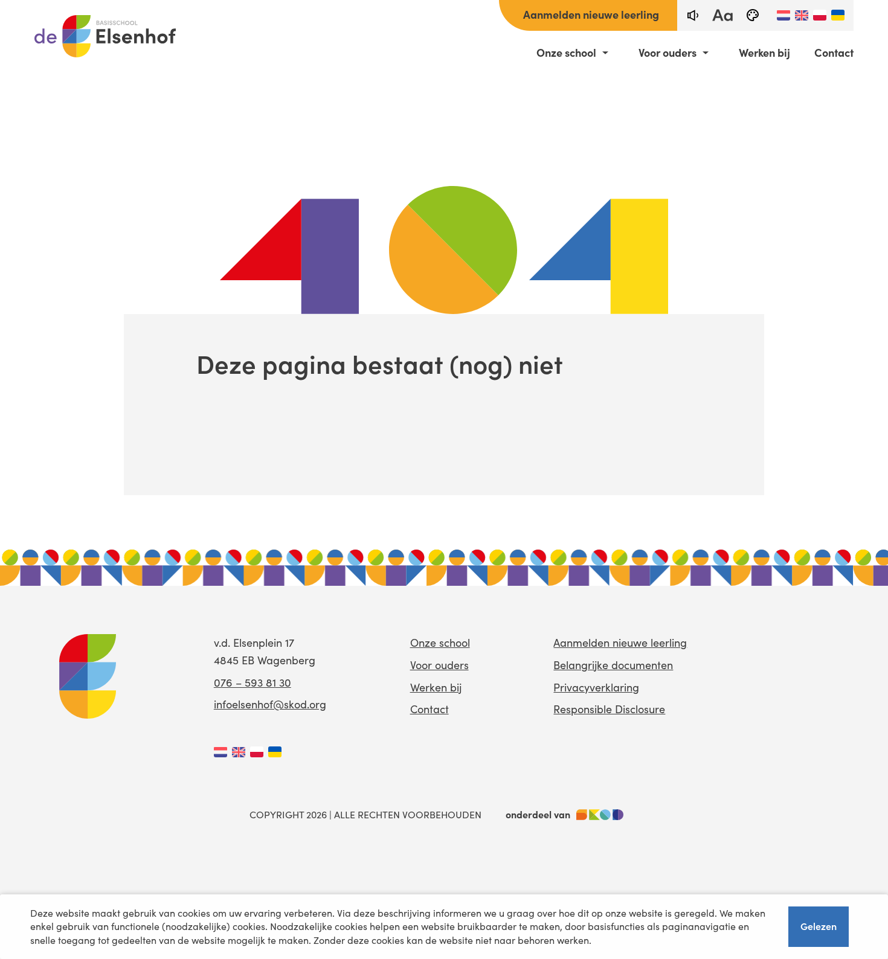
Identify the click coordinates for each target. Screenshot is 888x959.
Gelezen (818, 925)
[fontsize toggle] (722, 15)
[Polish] (819, 15)
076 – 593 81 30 (252, 682)
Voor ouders (668, 52)
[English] (801, 15)
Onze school (566, 52)
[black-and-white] (753, 15)
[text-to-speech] (692, 15)
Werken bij (764, 52)
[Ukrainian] (838, 15)
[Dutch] (783, 15)
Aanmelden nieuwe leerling (591, 14)
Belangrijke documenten (613, 665)
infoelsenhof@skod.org (270, 704)
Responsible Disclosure (609, 709)
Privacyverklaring (596, 687)
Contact (834, 52)
